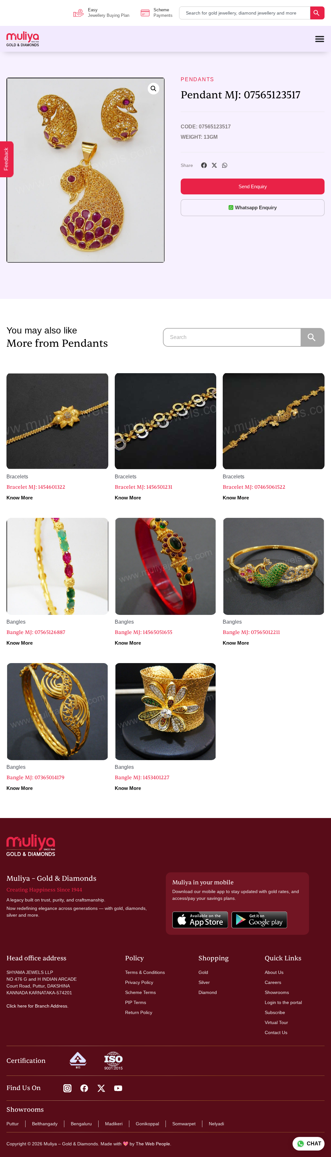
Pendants (197, 79)
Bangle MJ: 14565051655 (143, 632)
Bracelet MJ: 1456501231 (143, 487)
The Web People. (153, 1143)
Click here (16, 1006)
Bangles (16, 622)
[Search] (317, 12)
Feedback (6, 159)
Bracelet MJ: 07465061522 (254, 487)
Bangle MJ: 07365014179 (35, 777)
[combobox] (244, 12)
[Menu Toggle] (320, 39)
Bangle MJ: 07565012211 (251, 632)
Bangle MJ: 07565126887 (35, 632)
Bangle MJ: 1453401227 (142, 777)
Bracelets (17, 476)
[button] (153, 88)
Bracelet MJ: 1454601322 (35, 487)
